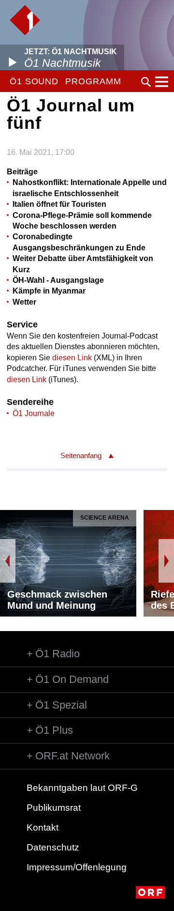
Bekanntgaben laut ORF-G (82, 788)
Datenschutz (53, 847)
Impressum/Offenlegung (77, 867)
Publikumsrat (54, 808)
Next (166, 561)
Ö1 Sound (34, 81)
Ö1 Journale (34, 413)
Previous (7, 561)
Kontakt (42, 827)
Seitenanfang (81, 455)
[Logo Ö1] (25, 20)
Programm (93, 81)
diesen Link (72, 358)
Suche (146, 82)
